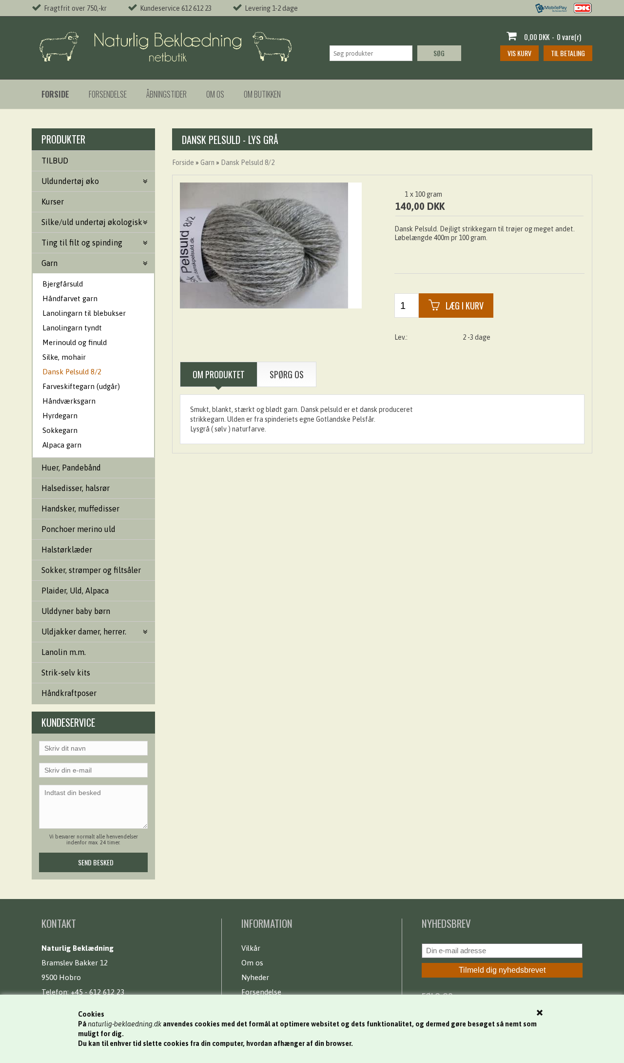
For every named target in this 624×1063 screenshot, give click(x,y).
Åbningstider (166, 94)
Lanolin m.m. (63, 652)
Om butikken (262, 94)
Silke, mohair (64, 357)
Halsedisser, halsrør (75, 488)
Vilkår (250, 948)
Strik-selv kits (65, 672)
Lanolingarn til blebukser (84, 313)
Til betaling (568, 53)
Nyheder (255, 977)
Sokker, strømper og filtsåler (91, 570)
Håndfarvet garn (70, 298)
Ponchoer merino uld (78, 529)
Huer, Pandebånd (71, 467)
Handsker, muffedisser (80, 508)
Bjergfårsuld (62, 284)
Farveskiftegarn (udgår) (81, 386)
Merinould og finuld (74, 342)
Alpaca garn (61, 445)
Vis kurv (519, 53)
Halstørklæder (66, 549)
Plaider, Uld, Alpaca (75, 590)
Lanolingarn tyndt (72, 328)
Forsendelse (108, 94)
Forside (183, 162)
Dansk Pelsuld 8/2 (71, 372)
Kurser (52, 201)
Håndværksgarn (69, 401)
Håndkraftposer (69, 693)
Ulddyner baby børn (75, 611)
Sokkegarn (60, 430)
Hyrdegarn (60, 415)
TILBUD (54, 160)
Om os (215, 94)
